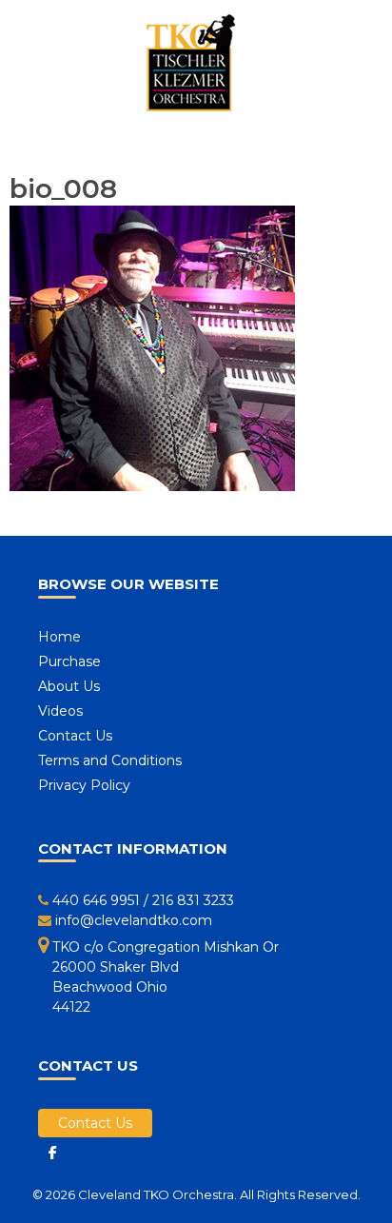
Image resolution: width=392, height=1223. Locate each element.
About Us (69, 686)
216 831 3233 (193, 900)
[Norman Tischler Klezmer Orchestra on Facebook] (52, 1152)
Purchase (69, 661)
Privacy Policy (84, 785)
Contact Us (75, 735)
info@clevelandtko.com (133, 920)
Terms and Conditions (110, 760)
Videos (60, 711)
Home (59, 636)
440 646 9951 (96, 900)
